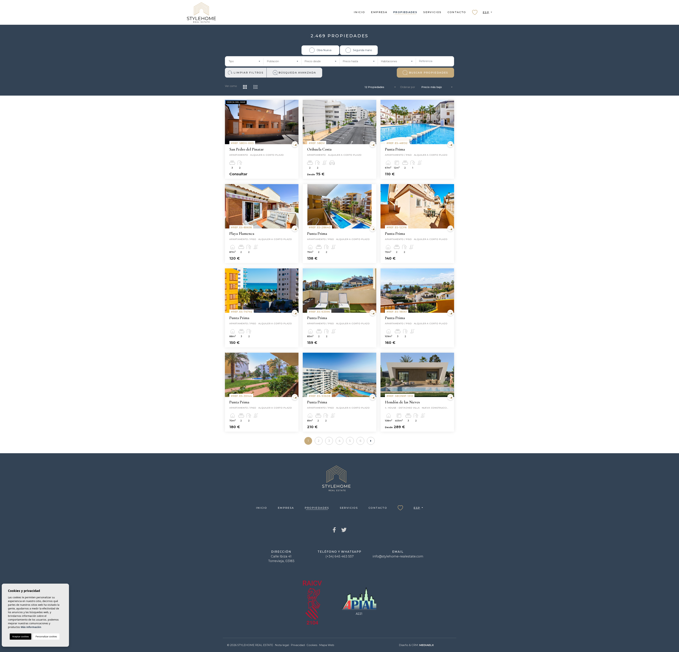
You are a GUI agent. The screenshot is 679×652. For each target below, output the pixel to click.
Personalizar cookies (46, 636)
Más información (31, 627)
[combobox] (244, 61)
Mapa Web (326, 645)
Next (294, 124)
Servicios (432, 12)
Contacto (457, 12)
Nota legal (282, 645)
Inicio (359, 12)
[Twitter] (344, 530)
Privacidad (298, 645)
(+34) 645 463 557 (340, 556)
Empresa (379, 12)
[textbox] (243, 61)
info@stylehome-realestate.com (398, 556)
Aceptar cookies (20, 636)
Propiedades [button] (405, 12)
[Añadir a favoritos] (295, 144)
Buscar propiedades (428, 72)
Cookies (312, 645)
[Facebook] (334, 530)
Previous (228, 124)
